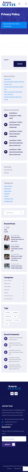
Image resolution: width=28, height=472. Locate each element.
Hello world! (7, 79)
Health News (7, 191)
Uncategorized (8, 201)
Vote (6, 323)
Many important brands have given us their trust (16, 142)
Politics (6, 196)
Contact (9, 468)
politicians (8, 320)
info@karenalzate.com (11, 422)
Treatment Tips (8, 198)
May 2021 (6, 172)
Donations (8, 316)
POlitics (17, 320)
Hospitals (6, 193)
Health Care (7, 188)
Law (15, 316)
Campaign (15, 312)
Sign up (7, 444)
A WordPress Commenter (16, 337)
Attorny (7, 312)
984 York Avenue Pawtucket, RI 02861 (14, 419)
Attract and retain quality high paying (16, 267)
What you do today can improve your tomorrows (16, 258)
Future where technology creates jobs (15, 124)
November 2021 (8, 169)
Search (6, 59)
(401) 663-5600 (8, 424)
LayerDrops (12, 122)
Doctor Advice (8, 186)
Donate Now (17, 468)
